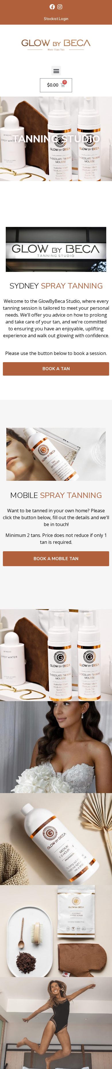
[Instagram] (60, 7)
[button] (56, 70)
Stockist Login (56, 18)
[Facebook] (52, 7)
